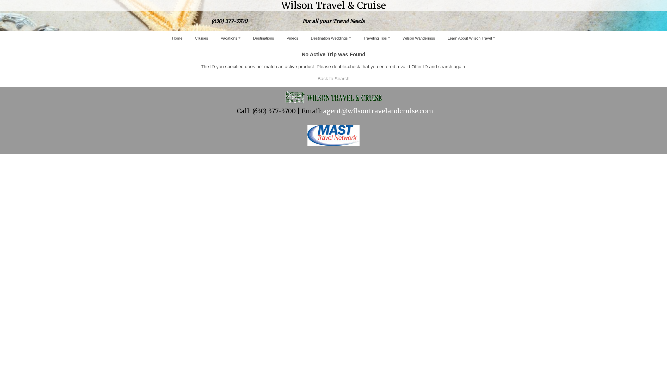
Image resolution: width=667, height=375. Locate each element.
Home (177, 38)
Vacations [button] (229, 38)
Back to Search (333, 78)
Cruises (201, 38)
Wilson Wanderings (419, 38)
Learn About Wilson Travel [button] (470, 38)
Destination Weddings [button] (329, 38)
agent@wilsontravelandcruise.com (378, 111)
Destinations (263, 38)
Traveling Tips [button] (375, 38)
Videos (292, 38)
